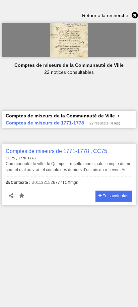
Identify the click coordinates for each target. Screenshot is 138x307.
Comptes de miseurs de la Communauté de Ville (60, 115)
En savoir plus (114, 196)
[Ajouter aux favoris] (21, 196)
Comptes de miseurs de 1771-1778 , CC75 (56, 151)
